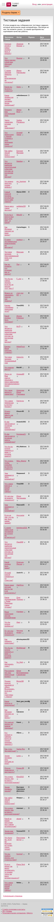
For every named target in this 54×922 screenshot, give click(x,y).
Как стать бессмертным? (10, 750)
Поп (18, 264)
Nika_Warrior (21, 461)
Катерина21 (21, 434)
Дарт (18, 622)
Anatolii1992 (21, 422)
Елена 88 (20, 768)
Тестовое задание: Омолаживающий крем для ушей (11, 256)
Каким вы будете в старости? (9, 89)
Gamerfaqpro (21, 227)
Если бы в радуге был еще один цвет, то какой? (9, 219)
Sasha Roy (21, 749)
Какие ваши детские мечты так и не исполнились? (10, 589)
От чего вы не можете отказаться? (9, 498)
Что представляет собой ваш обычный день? (10, 62)
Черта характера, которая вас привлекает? (10, 124)
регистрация (47, 4)
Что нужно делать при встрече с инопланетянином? (12, 779)
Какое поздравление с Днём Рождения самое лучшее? (10, 602)
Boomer (19, 58)
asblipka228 (21, 206)
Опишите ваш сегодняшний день (10, 113)
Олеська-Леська (20, 563)
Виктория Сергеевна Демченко (21, 789)
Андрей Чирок (19, 134)
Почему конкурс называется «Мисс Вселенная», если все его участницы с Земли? (10, 689)
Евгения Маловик (20, 152)
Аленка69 (20, 374)
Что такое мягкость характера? (9, 392)
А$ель (19, 733)
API (3, 911)
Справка (9, 911)
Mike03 (19, 215)
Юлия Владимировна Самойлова (22, 673)
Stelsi (19, 87)
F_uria (19, 279)
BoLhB (19, 367)
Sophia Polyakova (21, 121)
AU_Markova (21, 447)
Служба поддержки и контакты (13, 909)
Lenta (19, 756)
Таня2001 (20, 305)
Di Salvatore (20, 711)
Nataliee (20, 161)
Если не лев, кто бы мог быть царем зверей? (9, 519)
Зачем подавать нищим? (8, 789)
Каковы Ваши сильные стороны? (8, 349)
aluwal (19, 819)
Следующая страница (12, 896)
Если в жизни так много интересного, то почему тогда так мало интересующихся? (12, 871)
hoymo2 (20, 854)
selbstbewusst (22, 95)
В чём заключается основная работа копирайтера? (10, 426)
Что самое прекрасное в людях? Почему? (9, 404)
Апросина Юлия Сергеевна (21, 392)
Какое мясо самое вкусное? (9, 208)
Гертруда (20, 401)
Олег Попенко (20, 598)
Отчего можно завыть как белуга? (9, 414)
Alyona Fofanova (20, 317)
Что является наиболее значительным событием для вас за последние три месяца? (10, 169)
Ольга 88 (20, 411)
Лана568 (20, 542)
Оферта (29, 913)
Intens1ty (20, 357)
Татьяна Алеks (20, 632)
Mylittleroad (21, 648)
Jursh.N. (20, 573)
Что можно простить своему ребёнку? (9, 184)
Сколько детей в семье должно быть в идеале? (8, 49)
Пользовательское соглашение (14, 913)
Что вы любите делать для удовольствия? (11, 857)
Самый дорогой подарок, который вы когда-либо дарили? (9, 197)
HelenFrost (21, 347)
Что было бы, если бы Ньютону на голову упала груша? (8, 843)
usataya (20, 240)
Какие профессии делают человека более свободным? (9, 100)
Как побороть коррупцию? (9, 641)
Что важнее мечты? (9, 368)
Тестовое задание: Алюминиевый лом (10, 360)
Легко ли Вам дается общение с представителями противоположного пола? (12, 380)
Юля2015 (20, 777)
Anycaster (20, 515)
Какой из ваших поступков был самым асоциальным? (10, 822)
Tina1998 (20, 484)
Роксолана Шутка (21, 839)
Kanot (19, 722)
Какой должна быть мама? (8, 565)
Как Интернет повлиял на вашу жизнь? (9, 231)
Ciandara (20, 612)
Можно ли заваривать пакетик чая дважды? (9, 297)
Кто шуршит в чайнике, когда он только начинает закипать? (8, 738)
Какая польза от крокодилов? (10, 703)
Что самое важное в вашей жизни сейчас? (9, 488)
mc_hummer (21, 181)
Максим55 (21, 505)
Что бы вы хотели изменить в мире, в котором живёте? (9, 451)
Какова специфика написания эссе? (9, 308)
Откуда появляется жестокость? (10, 770)
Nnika (19, 883)
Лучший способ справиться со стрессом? (9, 576)
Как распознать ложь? (9, 664)
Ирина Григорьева (21, 72)
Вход (34, 4)
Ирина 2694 (21, 192)
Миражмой (21, 473)
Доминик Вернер (20, 45)
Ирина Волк (19, 111)
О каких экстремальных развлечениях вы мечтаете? (11, 243)
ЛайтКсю (20, 585)
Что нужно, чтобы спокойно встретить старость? (9, 465)
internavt (20, 808)
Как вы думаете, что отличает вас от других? (8, 269)
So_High (20, 662)
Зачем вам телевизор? (9, 832)
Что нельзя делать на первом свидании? (9, 725)
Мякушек (20, 252)
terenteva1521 (22, 528)
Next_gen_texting (23, 701)
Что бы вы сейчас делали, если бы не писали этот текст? (9, 283)
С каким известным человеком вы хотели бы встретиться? (10, 532)
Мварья (20, 798)
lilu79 (18, 326)
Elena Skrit (21, 864)
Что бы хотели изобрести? (9, 624)
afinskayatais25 (22, 639)
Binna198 (20, 681)
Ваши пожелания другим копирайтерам (10, 615)
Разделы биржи (10, 12)
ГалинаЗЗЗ (21, 831)
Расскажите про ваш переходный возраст (9, 674)
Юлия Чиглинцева (21, 497)
